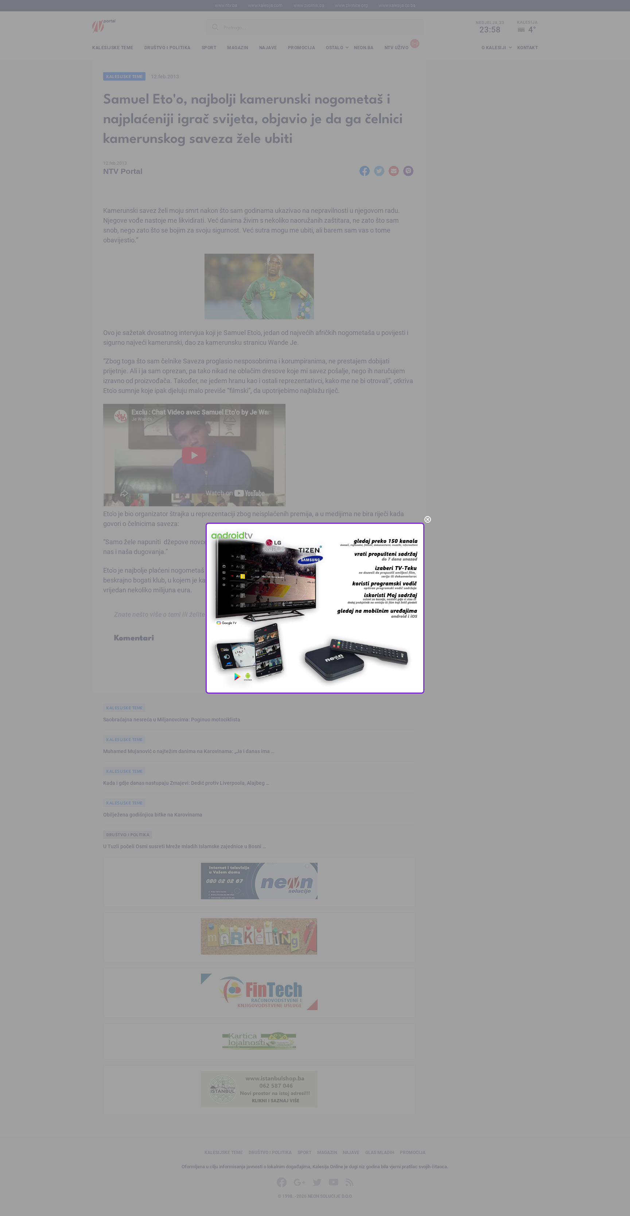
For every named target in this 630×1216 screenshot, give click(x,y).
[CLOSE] (427, 519)
